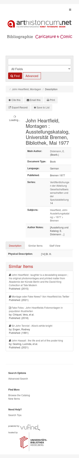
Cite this (16, 100)
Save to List (43, 107)
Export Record (20, 107)
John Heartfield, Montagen (26, 89)
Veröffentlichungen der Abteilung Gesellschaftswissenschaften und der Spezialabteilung (59, 190)
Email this (35, 100)
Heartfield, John (58, 210)
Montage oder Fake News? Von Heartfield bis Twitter (40, 296)
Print (52, 100)
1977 (58, 217)
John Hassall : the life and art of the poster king (37, 340)
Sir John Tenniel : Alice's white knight (32, 325)
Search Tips (14, 415)
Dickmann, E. (57, 151)
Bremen (54, 220)
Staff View (54, 245)
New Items (14, 398)
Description (15, 245)
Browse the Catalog (19, 395)
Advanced (32, 76)
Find (16, 76)
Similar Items (35, 245)
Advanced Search (18, 378)
